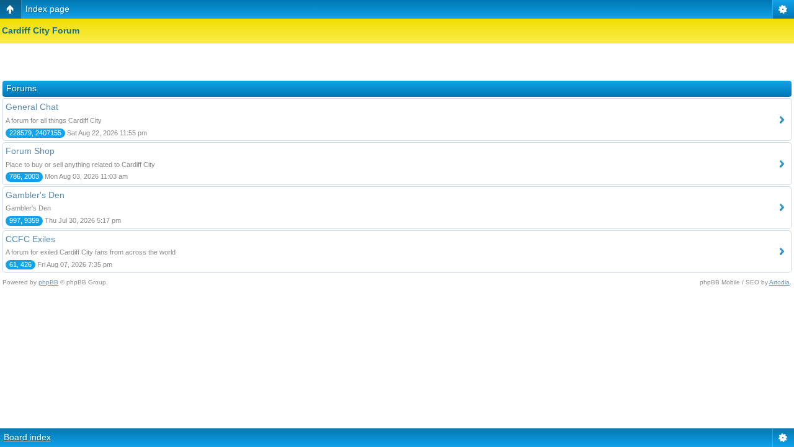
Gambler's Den (35, 195)
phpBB (48, 282)
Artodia (779, 282)
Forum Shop (30, 151)
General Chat (32, 107)
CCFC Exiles (30, 239)
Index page (47, 9)
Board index (27, 437)
